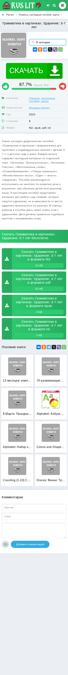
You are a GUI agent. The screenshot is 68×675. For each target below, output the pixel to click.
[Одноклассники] (40, 49)
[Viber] (55, 49)
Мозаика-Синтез (39, 107)
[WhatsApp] (60, 49)
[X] (50, 49)
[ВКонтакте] (35, 49)
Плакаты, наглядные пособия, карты (42, 100)
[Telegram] (45, 49)
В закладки (43, 42)
